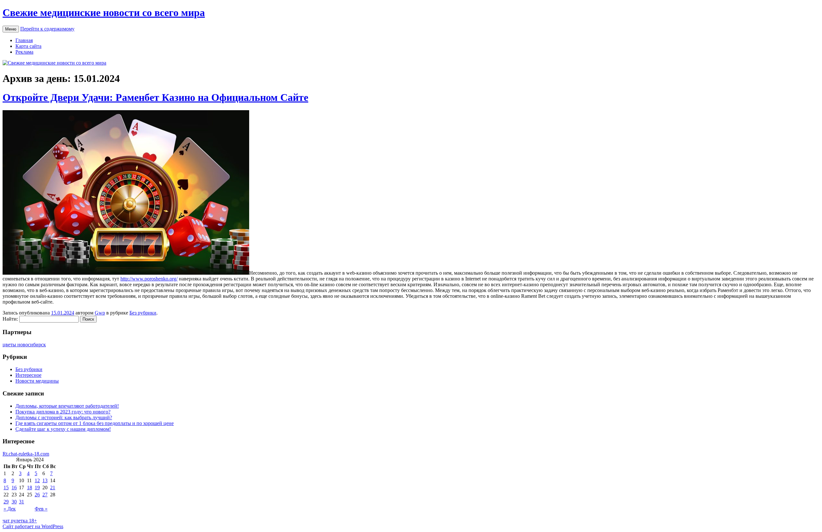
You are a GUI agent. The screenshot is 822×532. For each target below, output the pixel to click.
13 (45, 480)
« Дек (10, 508)
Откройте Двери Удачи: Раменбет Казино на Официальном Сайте (155, 97)
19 (37, 487)
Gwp (100, 312)
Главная (24, 40)
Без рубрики (142, 312)
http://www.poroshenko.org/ (149, 278)
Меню (10, 29)
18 (29, 487)
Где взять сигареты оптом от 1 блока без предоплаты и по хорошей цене (94, 423)
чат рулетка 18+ (20, 520)
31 (21, 501)
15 (6, 487)
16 (14, 487)
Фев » (41, 508)
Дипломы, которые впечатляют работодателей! (67, 406)
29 (6, 501)
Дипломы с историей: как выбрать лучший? (63, 417)
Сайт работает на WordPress (33, 526)
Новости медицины (37, 381)
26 (37, 494)
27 (45, 494)
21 (52, 487)
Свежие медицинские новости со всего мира (104, 12)
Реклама (24, 52)
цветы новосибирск (24, 344)
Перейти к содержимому (47, 28)
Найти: (10, 319)
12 (37, 480)
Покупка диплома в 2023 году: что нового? (62, 411)
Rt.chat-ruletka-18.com (26, 454)
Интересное (28, 375)
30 (14, 501)
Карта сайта (28, 46)
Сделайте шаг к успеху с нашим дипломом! (63, 429)
